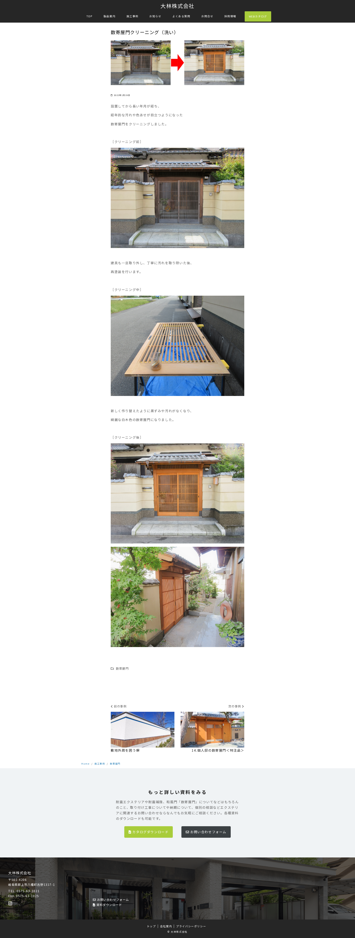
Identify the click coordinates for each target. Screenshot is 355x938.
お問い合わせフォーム (208, 831)
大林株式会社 (177, 5)
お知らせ (155, 16)
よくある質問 (181, 16)
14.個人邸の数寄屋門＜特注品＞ (218, 750)
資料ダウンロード (109, 904)
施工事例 (132, 16)
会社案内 (166, 926)
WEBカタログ (258, 16)
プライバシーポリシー (191, 926)
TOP (89, 16)
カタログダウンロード (150, 831)
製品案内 (109, 16)
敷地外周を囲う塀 (125, 750)
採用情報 (230, 16)
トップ (151, 926)
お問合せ (207, 16)
